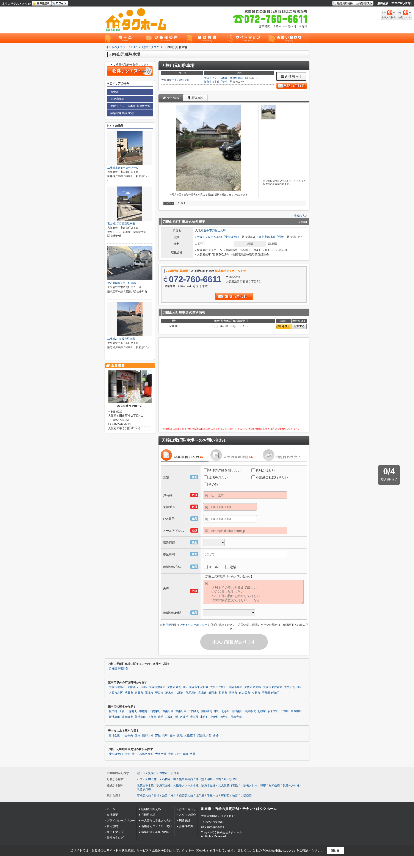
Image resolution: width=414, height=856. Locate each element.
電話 (233, 567)
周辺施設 (184, 820)
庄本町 (285, 711)
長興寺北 (250, 711)
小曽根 (214, 716)
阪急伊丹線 (144, 789)
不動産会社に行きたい (272, 477)
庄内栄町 (155, 711)
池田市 (129, 692)
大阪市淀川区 (292, 687)
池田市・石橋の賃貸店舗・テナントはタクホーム (239, 809)
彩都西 (225, 795)
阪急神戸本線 (291, 785)
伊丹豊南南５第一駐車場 (121, 282)
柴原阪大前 (236, 78)
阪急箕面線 (164, 785)
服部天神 (147, 735)
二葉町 (169, 716)
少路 (216, 735)
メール (213, 567)
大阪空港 (190, 735)
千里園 (194, 716)
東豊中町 (296, 711)
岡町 (165, 735)
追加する (299, 326)
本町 (217, 711)
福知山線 (274, 785)
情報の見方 (301, 215)
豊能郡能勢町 (270, 692)
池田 (165, 795)
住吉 (218, 779)
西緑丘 (184, 716)
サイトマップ (115, 832)
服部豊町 (273, 711)
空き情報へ (290, 76)
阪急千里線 (208, 785)
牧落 (193, 754)
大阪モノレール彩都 (253, 785)
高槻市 (149, 692)
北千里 (200, 795)
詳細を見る (283, 326)
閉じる (335, 850)
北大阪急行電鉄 (228, 785)
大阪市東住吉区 (272, 687)
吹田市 (139, 692)
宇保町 (233, 779)
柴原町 (133, 711)
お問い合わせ (187, 809)
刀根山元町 (183, 80)
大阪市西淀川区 (177, 687)
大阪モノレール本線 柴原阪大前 (130, 106)
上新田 (123, 711)
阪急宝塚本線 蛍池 (122, 113)
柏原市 (223, 692)
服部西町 (206, 711)
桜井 (178, 754)
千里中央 (127, 735)
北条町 (225, 711)
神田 (156, 779)
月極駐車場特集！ (120, 668)
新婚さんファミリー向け (156, 826)
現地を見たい (218, 477)
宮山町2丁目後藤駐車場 (121, 223)
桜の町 (113, 711)
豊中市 (173, 80)
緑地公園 (114, 735)
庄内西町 (193, 711)
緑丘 (160, 716)
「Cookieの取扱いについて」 (279, 850)
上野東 (152, 716)
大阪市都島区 (117, 687)
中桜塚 (143, 711)
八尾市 (179, 692)
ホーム (111, 809)
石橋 (140, 779)
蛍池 (224, 81)
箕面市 (213, 692)
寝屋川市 (191, 692)
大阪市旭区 (236, 687)
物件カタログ (115, 837)
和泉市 (202, 692)
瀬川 (210, 779)
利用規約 (168, 624)
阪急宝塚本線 (212, 81)
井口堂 (200, 779)
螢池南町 (140, 716)
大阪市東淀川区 (198, 687)
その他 (213, 484)
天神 (148, 779)
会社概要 (112, 814)
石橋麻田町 (169, 779)
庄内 (137, 735)
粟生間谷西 (186, 779)
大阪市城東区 (252, 687)
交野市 (256, 692)
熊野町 (224, 716)
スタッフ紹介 (187, 814)
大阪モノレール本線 (215, 78)
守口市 (159, 692)
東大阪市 (244, 692)
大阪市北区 (116, 692)
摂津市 (233, 692)
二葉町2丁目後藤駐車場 (121, 338)
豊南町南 (181, 711)
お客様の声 (186, 826)
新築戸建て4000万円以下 (156, 832)
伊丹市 (175, 773)
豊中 (172, 735)
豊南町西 (168, 711)
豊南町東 (127, 716)
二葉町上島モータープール (122, 167)
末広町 (204, 716)
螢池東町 (114, 716)
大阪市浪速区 (157, 687)
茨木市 (169, 692)
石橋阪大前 (146, 754)
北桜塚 (261, 711)
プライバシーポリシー (193, 624)
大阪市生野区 (218, 687)
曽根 (158, 735)
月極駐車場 (148, 814)
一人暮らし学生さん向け (156, 820)
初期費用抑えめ (151, 809)
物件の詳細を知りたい (224, 470)
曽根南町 (237, 711)
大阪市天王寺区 (137, 687)
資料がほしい (265, 470)
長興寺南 (236, 716)
